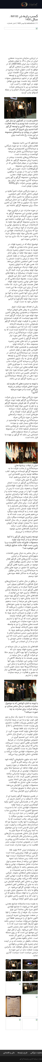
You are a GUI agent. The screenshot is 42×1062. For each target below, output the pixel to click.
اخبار (14, 23)
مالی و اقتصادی (9, 1052)
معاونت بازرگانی (36, 1052)
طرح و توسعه (22, 1052)
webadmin (31, 23)
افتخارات (9, 23)
